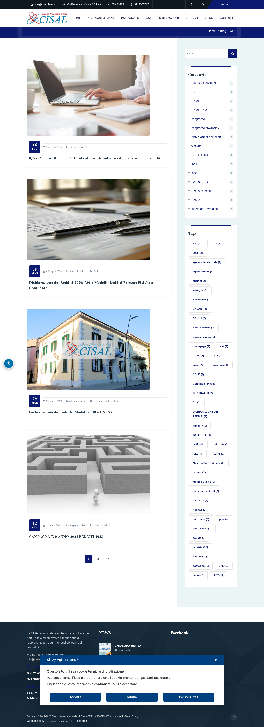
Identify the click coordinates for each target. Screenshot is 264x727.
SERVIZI (192, 17)
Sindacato (201, 556)
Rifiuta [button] (132, 697)
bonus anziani (204, 327)
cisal (198, 365)
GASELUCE (202, 435)
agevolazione (203, 271)
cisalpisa (73, 525)
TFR (218, 575)
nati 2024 (200, 500)
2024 (216, 243)
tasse (198, 575)
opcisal (72, 147)
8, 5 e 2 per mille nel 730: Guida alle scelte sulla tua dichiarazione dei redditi (95, 158)
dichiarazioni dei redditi (106, 401)
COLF (198, 374)
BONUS (199, 318)
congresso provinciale (205, 128)
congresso (198, 119)
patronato (201, 519)
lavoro (218, 453)
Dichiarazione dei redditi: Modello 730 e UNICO (70, 412)
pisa (223, 519)
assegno (200, 290)
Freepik (82, 720)
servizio (200, 547)
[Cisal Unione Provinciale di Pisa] (47, 18)
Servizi (195, 199)
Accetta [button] (75, 697)
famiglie (200, 425)
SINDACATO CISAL (101, 17)
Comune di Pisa (204, 383)
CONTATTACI (222, 4)
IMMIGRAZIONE (169, 17)
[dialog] (132, 680)
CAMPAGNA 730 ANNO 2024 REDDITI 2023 (66, 536)
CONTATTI (227, 17)
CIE (218, 355)
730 (197, 243)
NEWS (208, 17)
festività (196, 146)
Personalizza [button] (188, 697)
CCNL (198, 355)
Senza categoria (202, 190)
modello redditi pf (206, 491)
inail (194, 163)
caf (224, 346)
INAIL (198, 444)
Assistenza (201, 299)
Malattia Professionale (209, 463)
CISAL (195, 101)
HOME (76, 17)
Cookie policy (35, 720)
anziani (199, 280)
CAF (149, 17)
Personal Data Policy (125, 716)
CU (197, 402)
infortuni (221, 444)
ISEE (198, 453)
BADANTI (200, 308)
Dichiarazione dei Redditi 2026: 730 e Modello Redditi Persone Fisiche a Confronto (91, 285)
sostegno (201, 565)
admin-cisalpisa (77, 271)
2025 (198, 252)
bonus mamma (204, 336)
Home (211, 31)
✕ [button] (215, 660)
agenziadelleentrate (207, 262)
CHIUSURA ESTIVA (128, 645)
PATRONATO (130, 17)
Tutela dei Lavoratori (204, 208)
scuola (199, 537)
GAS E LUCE (200, 155)
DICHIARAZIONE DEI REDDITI (205, 414)
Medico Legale (204, 481)
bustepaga (201, 346)
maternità (201, 472)
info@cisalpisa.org (45, 4)
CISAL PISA (199, 110)
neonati (199, 509)
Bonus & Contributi (203, 83)
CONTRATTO (203, 393)
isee (194, 172)
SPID (224, 565)
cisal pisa (221, 365)
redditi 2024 (202, 528)
